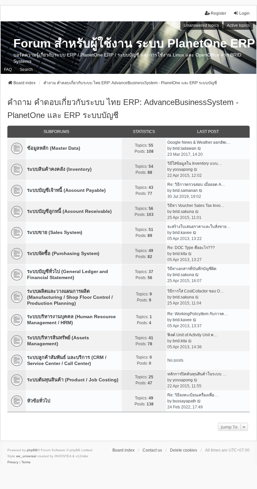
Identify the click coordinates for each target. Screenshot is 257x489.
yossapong (183, 169)
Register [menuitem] (218, 13)
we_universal (26, 456)
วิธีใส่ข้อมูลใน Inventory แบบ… (194, 163)
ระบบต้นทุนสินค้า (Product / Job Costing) (72, 379)
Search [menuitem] (26, 69)
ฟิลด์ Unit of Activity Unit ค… (192, 335)
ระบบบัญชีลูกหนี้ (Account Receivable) (69, 211)
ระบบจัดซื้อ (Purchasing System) (63, 253)
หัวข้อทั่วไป (38, 400)
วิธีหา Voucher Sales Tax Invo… (196, 205)
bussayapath (184, 401)
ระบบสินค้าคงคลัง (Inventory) (59, 169)
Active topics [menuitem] (238, 25)
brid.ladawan (184, 148)
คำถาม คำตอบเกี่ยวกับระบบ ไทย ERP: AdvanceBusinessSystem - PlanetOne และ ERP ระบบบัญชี (123, 109)
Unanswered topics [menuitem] (201, 25)
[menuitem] (12, 462)
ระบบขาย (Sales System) (54, 232)
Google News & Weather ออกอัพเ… (199, 142)
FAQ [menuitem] (8, 69)
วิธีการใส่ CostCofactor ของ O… (195, 291)
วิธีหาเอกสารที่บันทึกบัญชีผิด (192, 268)
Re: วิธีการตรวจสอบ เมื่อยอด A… (196, 184)
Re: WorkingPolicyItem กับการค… (197, 314)
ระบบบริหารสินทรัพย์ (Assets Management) (58, 340)
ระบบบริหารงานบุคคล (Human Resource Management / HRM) (71, 319)
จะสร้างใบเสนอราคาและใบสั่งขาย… (199, 226)
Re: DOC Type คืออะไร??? (191, 247)
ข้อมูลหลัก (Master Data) (53, 148)
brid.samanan (185, 190)
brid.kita (180, 253)
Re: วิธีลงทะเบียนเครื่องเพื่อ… (192, 395)
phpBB (32, 450)
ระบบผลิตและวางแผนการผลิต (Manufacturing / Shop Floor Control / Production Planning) (70, 297)
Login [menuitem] (244, 13)
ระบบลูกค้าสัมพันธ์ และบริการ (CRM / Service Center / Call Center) (66, 360)
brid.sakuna (183, 211)
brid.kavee (182, 232)
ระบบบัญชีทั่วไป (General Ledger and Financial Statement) (67, 274)
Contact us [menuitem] (152, 450)
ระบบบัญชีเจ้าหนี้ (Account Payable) (66, 190)
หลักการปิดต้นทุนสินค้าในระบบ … (197, 374)
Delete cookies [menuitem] (183, 450)
